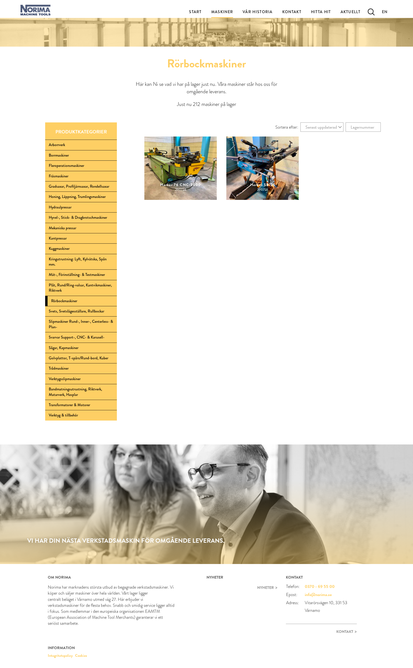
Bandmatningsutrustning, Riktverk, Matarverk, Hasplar (75, 391)
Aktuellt (350, 12)
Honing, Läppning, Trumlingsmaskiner (77, 196)
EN (385, 12)
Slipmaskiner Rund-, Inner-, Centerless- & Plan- (81, 324)
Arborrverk (57, 145)
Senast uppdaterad (321, 127)
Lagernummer (362, 127)
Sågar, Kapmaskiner (63, 347)
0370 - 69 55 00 (320, 586)
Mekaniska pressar (62, 228)
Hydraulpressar (60, 207)
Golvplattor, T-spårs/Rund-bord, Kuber (78, 358)
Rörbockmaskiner (64, 301)
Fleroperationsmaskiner (66, 165)
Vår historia (258, 12)
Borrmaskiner (59, 155)
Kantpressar (58, 238)
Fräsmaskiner (58, 176)
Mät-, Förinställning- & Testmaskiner (77, 274)
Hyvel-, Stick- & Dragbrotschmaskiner (78, 217)
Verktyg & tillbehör (63, 415)
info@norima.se (318, 594)
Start (195, 12)
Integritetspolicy (60, 655)
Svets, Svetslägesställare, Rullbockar (76, 311)
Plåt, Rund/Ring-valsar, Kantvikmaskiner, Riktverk (80, 287)
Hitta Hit (321, 12)
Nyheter (265, 588)
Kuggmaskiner (59, 248)
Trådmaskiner (59, 368)
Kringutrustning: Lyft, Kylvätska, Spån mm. (78, 261)
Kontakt (291, 12)
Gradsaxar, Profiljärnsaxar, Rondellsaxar (79, 186)
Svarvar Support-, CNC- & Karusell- (76, 337)
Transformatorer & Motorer (69, 405)
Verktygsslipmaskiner (65, 379)
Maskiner (222, 12)
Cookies (81, 655)
